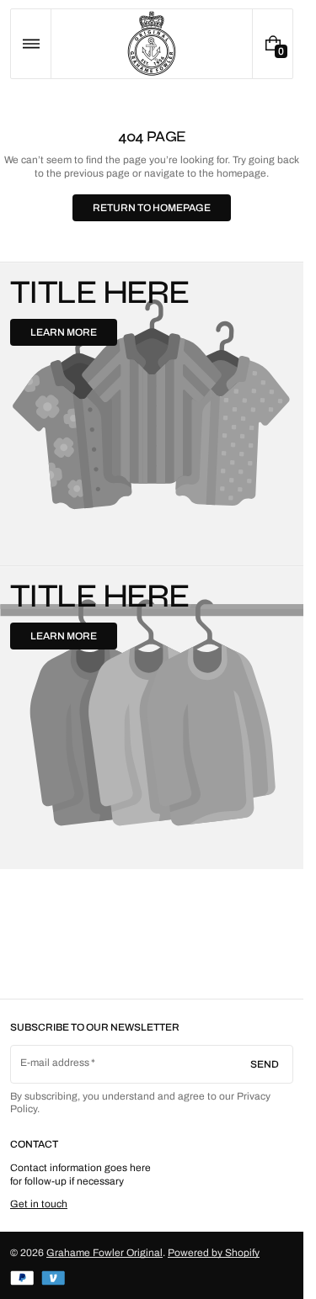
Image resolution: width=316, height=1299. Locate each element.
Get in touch (38, 1204)
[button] (31, 43)
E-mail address (55, 1062)
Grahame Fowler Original (104, 1253)
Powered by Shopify (214, 1253)
